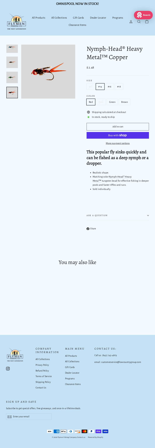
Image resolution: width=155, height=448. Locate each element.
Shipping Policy (43, 382)
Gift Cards (78, 17)
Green (112, 102)
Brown (124, 102)
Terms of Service (44, 376)
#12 (90, 86)
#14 (100, 86)
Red (91, 102)
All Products (38, 17)
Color (91, 96)
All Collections (59, 17)
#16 (109, 86)
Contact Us (41, 387)
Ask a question (97, 215)
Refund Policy (42, 371)
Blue (101, 102)
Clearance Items (77, 25)
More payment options (118, 143)
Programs (117, 17)
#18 (119, 86)
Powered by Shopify (95, 437)
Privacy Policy (42, 365)
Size (89, 80)
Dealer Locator (98, 17)
